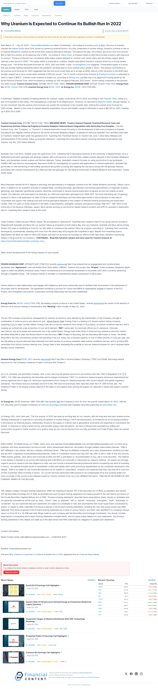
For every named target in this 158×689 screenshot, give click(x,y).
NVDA (100, 608)
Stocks (17, 9)
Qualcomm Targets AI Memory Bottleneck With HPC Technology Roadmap (55, 620)
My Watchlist (132, 3)
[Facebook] (131, 676)
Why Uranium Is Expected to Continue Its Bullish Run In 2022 (36, 554)
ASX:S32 (60, 594)
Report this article (11, 572)
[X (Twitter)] (126, 676)
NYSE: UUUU (11, 87)
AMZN (100, 587)
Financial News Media (89, 554)
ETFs (26, 9)
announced (62, 264)
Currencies (35, 15)
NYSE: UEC (54, 87)
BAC (99, 596)
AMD (99, 593)
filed (58, 401)
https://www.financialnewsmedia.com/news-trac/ (22, 241)
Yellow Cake (66, 55)
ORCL (100, 612)
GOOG (100, 599)
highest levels (18, 48)
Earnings (48, 594)
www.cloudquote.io (86, 673)
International (46, 15)
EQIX (61, 611)
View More (91, 580)
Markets (6, 9)
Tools (36, 9)
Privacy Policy (80, 677)
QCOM (65, 628)
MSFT (100, 605)
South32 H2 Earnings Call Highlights (43, 585)
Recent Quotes (114, 3)
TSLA (99, 615)
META (100, 602)
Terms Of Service (93, 677)
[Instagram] (141, 676)
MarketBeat (32, 594)
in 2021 (102, 45)
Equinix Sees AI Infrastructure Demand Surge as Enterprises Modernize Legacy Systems (58, 603)
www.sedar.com (109, 405)
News (26, 15)
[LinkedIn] (136, 676)
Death (43, 594)
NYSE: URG (80, 87)
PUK (55, 645)
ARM (61, 628)
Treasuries (58, 15)
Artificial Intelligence (47, 611)
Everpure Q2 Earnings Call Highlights (44, 652)
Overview (17, 15)
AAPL (100, 590)
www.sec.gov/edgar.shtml (52, 405)
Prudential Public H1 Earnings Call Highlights (47, 636)
